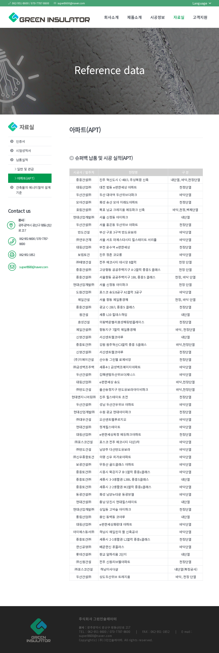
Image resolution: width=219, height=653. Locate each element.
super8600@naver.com (33, 267)
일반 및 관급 (25, 169)
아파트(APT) (25, 178)
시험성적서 (23, 150)
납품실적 (22, 160)
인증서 (20, 141)
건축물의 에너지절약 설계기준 (33, 190)
